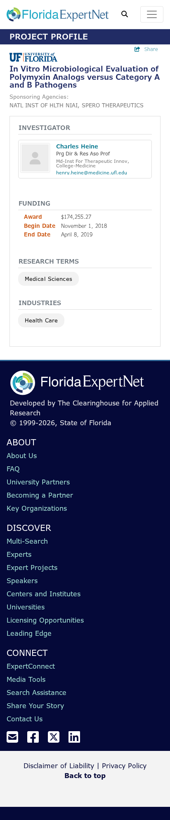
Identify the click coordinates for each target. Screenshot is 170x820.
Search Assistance (36, 692)
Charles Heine (77, 146)
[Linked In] (77, 739)
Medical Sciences (48, 279)
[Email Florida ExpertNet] (16, 739)
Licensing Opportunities (45, 620)
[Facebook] (36, 739)
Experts (19, 554)
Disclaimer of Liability (59, 765)
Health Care (41, 320)
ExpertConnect (31, 666)
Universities (26, 607)
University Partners (38, 481)
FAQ (13, 468)
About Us (22, 455)
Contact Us (24, 718)
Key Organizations (37, 508)
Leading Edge (29, 633)
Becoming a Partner (40, 495)
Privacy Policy (124, 765)
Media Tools (26, 679)
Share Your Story (35, 705)
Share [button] (151, 49)
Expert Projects (32, 567)
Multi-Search (27, 541)
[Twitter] (57, 739)
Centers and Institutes (43, 593)
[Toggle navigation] (151, 14)
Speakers (22, 580)
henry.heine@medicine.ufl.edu (91, 172)
